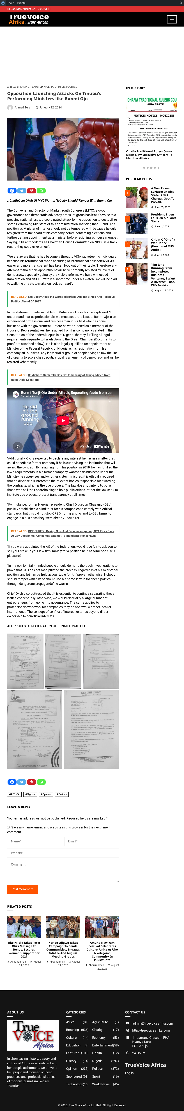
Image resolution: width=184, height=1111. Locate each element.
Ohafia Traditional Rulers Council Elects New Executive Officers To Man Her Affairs (150, 154)
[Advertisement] (92, 53)
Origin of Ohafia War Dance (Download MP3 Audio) (163, 245)
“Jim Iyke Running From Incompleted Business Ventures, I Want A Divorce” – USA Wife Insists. (163, 275)
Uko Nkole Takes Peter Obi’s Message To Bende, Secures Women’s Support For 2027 (24, 949)
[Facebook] (12, 190)
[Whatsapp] (41, 190)
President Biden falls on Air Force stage (163, 217)
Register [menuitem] (21, 2)
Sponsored (77, 1076)
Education (77, 1045)
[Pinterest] (31, 190)
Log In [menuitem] (11, 2)
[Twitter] (21, 190)
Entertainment (105, 1045)
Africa (11, 87)
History (77, 1061)
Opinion (60, 87)
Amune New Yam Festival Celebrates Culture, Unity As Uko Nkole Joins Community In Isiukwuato (102, 951)
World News (105, 1084)
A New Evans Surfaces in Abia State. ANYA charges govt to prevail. (163, 195)
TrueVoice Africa (145, 1064)
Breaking (23, 87)
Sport (105, 1076)
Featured (37, 87)
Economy (105, 1037)
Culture (77, 1037)
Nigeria (49, 87)
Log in (129, 1073)
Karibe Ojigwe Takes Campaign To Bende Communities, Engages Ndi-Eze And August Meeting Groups (63, 949)
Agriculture (105, 1022)
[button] (144, 168)
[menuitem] (3, 3)
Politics (71, 87)
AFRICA (15, 794)
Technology (77, 1084)
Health (105, 1053)
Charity (105, 1030)
